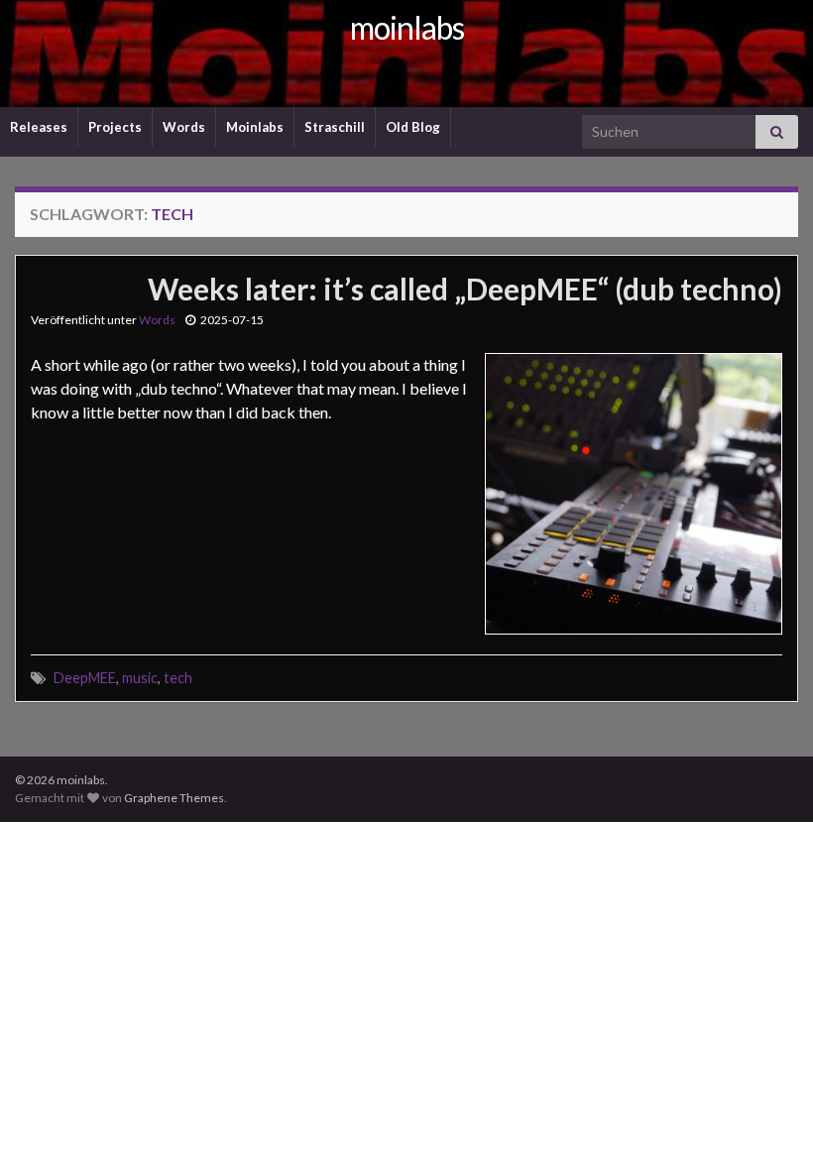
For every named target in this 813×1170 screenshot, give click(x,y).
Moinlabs (255, 127)
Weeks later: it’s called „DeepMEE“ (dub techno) (465, 288)
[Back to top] (768, 1125)
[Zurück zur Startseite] (406, 53)
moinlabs (407, 27)
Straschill (334, 127)
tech (178, 677)
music (140, 677)
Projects (115, 127)
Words (184, 127)
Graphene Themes (174, 797)
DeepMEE (85, 677)
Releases (38, 127)
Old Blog (413, 127)
